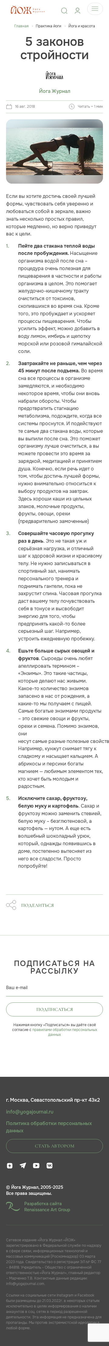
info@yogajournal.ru (29, 1112)
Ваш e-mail (17, 987)
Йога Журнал (54, 91)
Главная (21, 26)
